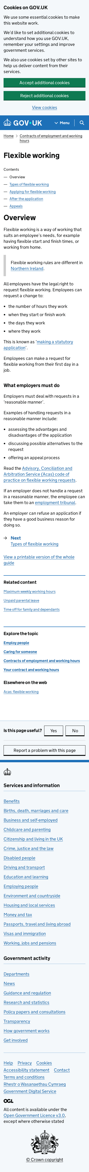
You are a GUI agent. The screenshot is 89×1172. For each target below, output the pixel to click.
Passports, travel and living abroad (37, 924)
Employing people (21, 886)
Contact (62, 1070)
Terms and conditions (24, 1077)
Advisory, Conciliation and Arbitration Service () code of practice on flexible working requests (39, 474)
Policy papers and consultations (35, 1012)
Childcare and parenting (27, 829)
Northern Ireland (27, 268)
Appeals (16, 206)
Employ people (16, 642)
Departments (16, 974)
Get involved (16, 1040)
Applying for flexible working (32, 191)
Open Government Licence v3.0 (34, 1115)
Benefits (12, 801)
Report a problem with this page (45, 750)
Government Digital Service (30, 1091)
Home (9, 136)
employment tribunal (55, 502)
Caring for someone (20, 651)
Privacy (25, 1063)
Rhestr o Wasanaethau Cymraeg (35, 1084)
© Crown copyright (44, 1159)
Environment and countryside (32, 895)
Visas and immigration (25, 933)
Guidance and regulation (27, 993)
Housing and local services (29, 905)
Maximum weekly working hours (30, 591)
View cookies (44, 107)
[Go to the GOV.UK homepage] (23, 122)
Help (8, 1063)
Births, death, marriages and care (36, 810)
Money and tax (18, 914)
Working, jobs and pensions (30, 943)
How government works (27, 1030)
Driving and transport (24, 867)
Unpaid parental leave (21, 600)
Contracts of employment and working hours (42, 660)
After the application (26, 198)
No (78, 730)
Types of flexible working (29, 184)
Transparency (17, 1021)
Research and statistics (26, 1002)
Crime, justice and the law (29, 848)
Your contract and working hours (31, 669)
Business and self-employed (31, 820)
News (9, 983)
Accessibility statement (26, 1070)
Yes (56, 730)
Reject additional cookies (44, 95)
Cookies (44, 1063)
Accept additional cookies (44, 82)
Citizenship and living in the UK (33, 839)
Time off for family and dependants (32, 609)
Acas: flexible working (21, 691)
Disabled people (19, 858)
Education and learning (26, 877)
